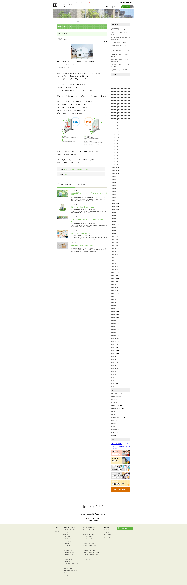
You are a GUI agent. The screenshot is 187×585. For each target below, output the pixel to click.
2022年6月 (114, 114)
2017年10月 (114, 281)
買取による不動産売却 (69, 556)
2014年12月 (114, 383)
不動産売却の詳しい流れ (70, 552)
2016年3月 (114, 338)
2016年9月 (114, 320)
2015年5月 (114, 368)
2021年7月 (114, 146)
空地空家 (114, 432)
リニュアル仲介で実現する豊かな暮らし (92, 554)
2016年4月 (114, 335)
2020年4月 (114, 191)
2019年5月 (114, 224)
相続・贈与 (114, 429)
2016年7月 (114, 326)
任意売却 (67, 543)
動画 (113, 411)
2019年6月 (114, 221)
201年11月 (114, 386)
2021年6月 (114, 149)
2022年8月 (114, 108)
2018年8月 (114, 251)
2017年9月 (114, 284)
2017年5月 (114, 296)
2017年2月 (114, 305)
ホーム (56, 527)
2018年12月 (114, 239)
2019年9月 (114, 212)
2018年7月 (114, 254)
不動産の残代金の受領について (71, 563)
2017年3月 (114, 302)
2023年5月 (114, 81)
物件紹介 (114, 423)
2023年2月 (114, 90)
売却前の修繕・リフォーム (70, 547)
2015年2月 (114, 377)
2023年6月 (114, 78)
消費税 (123, 446)
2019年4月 (114, 227)
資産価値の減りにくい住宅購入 (90, 550)
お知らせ (57, 531)
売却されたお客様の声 (68, 568)
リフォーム (116, 443)
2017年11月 (114, 278)
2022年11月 (114, 99)
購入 (113, 435)
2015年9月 (114, 356)
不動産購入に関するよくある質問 (89, 545)
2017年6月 (114, 293)
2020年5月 (114, 188)
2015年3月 (114, 374)
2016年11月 (114, 314)
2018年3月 (114, 266)
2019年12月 (114, 203)
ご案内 (113, 402)
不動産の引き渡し (68, 561)
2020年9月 (114, 176)
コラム (113, 399)
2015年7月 (114, 362)
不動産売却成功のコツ (69, 541)
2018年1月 (114, 272)
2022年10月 (114, 102)
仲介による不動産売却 (69, 554)
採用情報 (107, 529)
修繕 (120, 446)
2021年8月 (114, 143)
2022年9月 (114, 105)
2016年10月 (114, 317)
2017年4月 (114, 299)
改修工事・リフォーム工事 (118, 417)
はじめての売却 (68, 538)
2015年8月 (114, 359)
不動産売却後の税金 (69, 566)
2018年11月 (114, 242)
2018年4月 (114, 263)
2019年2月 (114, 233)
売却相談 (66, 534)
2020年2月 (114, 197)
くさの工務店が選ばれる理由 (70, 529)
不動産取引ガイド (62, 39)
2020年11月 (114, 170)
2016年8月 (114, 323)
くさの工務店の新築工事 (117, 396)
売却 (113, 414)
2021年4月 (114, 155)
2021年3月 (114, 158)
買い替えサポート (68, 536)
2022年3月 (114, 123)
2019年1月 (114, 236)
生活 (113, 426)
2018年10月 (114, 245)
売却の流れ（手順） (68, 550)
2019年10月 (114, 209)
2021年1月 (114, 164)
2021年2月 (114, 161)
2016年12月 (114, 311)
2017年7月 (114, 290)
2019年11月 (114, 206)
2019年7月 (114, 218)
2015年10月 (114, 353)
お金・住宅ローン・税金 (117, 393)
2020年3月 (114, 194)
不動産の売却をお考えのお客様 (70, 527)
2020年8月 (114, 179)
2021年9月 (114, 141)
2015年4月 (114, 371)
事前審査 (123, 443)
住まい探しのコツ (87, 541)
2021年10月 (114, 138)
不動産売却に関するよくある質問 (70, 570)
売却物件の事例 (67, 572)
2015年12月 (114, 347)
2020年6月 (114, 185)
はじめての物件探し (88, 556)
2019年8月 (114, 215)
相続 (126, 446)
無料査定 (66, 575)
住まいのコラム (66, 21)
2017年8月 (114, 287)
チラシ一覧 (107, 537)
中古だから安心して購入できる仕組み (91, 552)
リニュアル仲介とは (87, 547)
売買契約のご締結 (68, 559)
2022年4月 (114, 120)
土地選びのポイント (88, 538)
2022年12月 (114, 96)
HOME (58, 21)
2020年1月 (114, 200)
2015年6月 (114, 365)
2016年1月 (114, 344)
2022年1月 (114, 129)
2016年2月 (114, 341)
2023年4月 (114, 84)
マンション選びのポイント (89, 534)
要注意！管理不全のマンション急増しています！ (76, 169)
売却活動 (66, 532)
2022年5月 (114, 117)
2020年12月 (114, 167)
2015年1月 (114, 380)
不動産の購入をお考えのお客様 (89, 527)
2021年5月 (114, 152)
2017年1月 (114, 308)
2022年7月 (114, 111)
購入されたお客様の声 (87, 559)
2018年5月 (114, 260)
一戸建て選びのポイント (89, 536)
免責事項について (108, 532)
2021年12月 (114, 132)
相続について (67, 174)
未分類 (113, 420)
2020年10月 (114, 173)
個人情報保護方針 (108, 534)
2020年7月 (114, 182)
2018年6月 (114, 257)
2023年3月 (114, 87)
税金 (116, 448)
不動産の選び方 (86, 532)
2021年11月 (114, 135)
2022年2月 (114, 126)
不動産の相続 (68, 545)
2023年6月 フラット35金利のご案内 (119, 42)
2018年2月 (114, 269)
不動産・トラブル (116, 405)
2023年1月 (114, 93)
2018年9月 (114, 248)
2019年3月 (114, 230)
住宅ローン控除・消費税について (90, 543)
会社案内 (107, 527)
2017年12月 (114, 275)
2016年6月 (114, 329)
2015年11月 (114, 350)
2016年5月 (114, 332)
